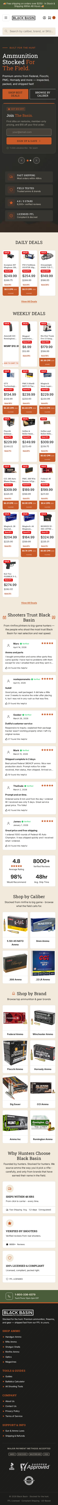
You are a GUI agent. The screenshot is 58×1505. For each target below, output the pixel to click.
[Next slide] (36, 160)
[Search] (6, 31)
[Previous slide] (21, 160)
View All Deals (29, 301)
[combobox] (32, 31)
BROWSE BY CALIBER (42, 94)
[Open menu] (5, 17)
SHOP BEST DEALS (15, 94)
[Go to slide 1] (27, 160)
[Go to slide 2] (30, 160)
